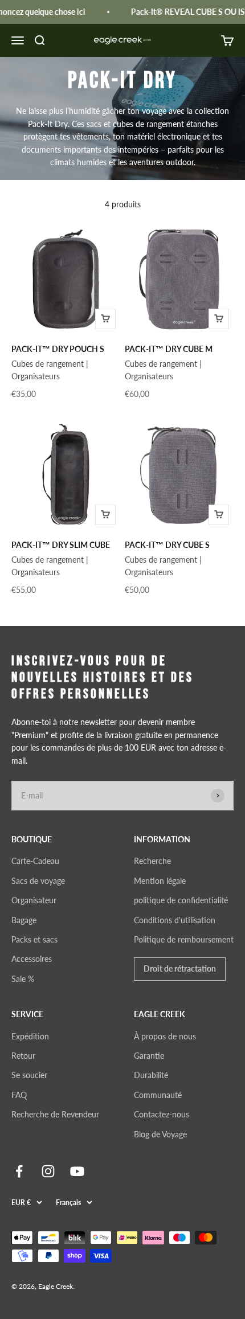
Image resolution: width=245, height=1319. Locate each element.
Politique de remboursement (184, 939)
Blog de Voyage (160, 1134)
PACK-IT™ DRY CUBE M (169, 349)
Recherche (152, 861)
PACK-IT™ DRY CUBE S (167, 545)
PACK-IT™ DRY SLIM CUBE (60, 545)
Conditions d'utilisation (174, 920)
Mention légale (160, 881)
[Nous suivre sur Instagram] (48, 1171)
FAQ (19, 1095)
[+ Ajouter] (105, 319)
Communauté (158, 1095)
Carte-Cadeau (35, 861)
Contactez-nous (161, 1114)
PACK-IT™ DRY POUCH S (57, 349)
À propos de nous (165, 1036)
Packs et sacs (34, 939)
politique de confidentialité (181, 900)
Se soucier (29, 1075)
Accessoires (31, 959)
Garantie (149, 1055)
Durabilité (151, 1075)
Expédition (30, 1036)
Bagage (23, 920)
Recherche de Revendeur (55, 1114)
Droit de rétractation (180, 968)
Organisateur (33, 900)
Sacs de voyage (38, 881)
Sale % (22, 979)
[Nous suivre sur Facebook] (19, 1171)
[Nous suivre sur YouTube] (77, 1171)
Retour (23, 1055)
